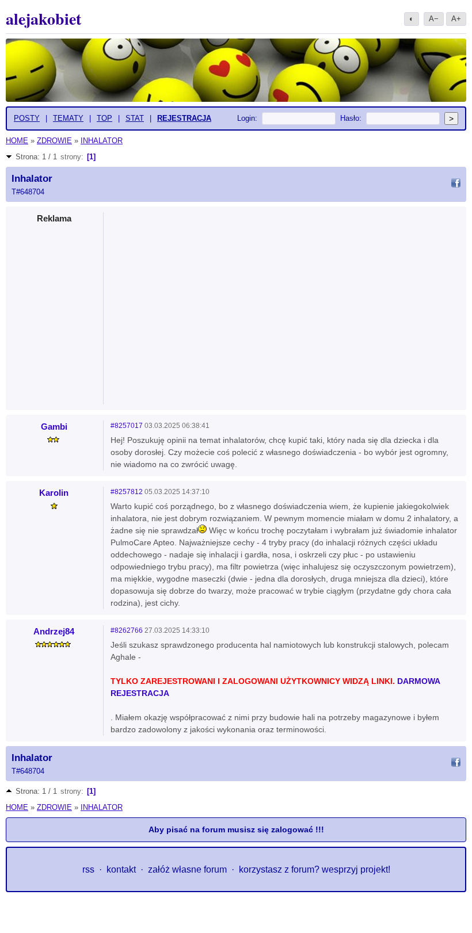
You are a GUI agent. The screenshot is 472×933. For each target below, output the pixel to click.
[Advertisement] (285, 304)
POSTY (27, 118)
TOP (104, 118)
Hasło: (350, 118)
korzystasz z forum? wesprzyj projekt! (314, 869)
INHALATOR (102, 140)
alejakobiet (43, 18)
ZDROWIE (54, 140)
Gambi (54, 426)
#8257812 (127, 492)
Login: (247, 118)
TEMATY (68, 118)
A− (434, 18)
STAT (134, 118)
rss (88, 869)
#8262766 (127, 630)
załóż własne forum (187, 869)
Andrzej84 (53, 631)
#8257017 (127, 426)
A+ (456, 18)
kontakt (121, 869)
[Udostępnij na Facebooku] (455, 184)
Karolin (53, 493)
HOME (17, 140)
